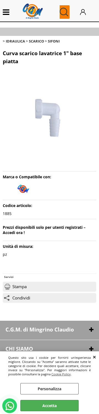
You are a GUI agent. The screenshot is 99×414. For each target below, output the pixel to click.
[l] (23, 194)
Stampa (19, 287)
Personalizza (49, 388)
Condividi (21, 298)
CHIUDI (94, 357)
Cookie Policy (61, 374)
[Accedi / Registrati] (87, 12)
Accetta (49, 405)
